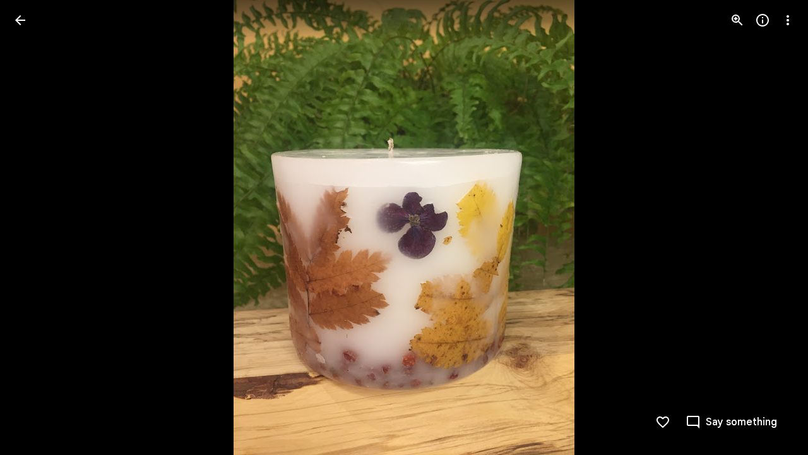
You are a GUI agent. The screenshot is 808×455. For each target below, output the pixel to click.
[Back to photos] (20, 20)
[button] (35, 227)
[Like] (662, 422)
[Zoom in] (737, 20)
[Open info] (762, 20)
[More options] (787, 20)
